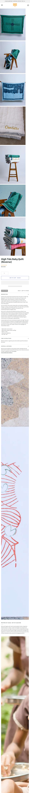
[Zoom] (2, 38)
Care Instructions (6, 338)
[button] (4, 265)
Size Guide (4, 290)
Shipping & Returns (6, 346)
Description (4, 294)
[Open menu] (3, 5)
